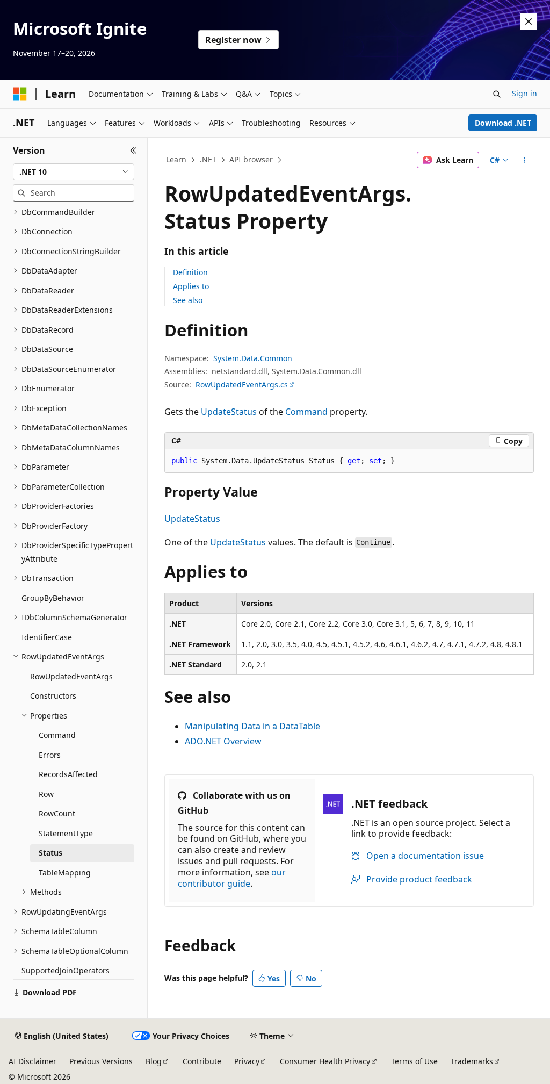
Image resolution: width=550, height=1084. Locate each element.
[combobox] (73, 172)
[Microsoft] (20, 94)
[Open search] (497, 94)
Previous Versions (101, 1061)
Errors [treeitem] (50, 755)
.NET (208, 159)
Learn (176, 159)
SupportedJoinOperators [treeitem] (65, 970)
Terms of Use (414, 1061)
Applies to (191, 286)
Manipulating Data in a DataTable (252, 726)
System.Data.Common (252, 358)
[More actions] (524, 160)
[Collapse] (133, 150)
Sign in (524, 93)
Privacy (246, 1061)
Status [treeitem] (50, 853)
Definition (190, 272)
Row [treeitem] (46, 794)
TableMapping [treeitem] (65, 872)
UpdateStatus (229, 412)
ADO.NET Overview (223, 741)
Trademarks (472, 1061)
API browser (251, 159)
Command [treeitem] (57, 735)
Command (306, 412)
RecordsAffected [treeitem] (68, 774)
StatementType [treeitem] (66, 833)
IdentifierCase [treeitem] (46, 637)
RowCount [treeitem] (57, 813)
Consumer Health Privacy (325, 1061)
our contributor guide (232, 877)
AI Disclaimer (32, 1061)
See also (187, 300)
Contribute (202, 1061)
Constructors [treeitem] (53, 696)
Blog (154, 1061)
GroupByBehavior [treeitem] (52, 598)
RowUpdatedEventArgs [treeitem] (71, 676)
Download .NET (503, 123)
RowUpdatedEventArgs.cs (242, 384)
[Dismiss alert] (528, 21)
